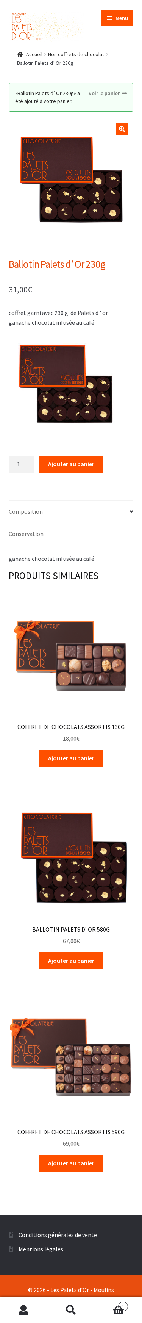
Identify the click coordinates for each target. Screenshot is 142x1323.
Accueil (34, 54)
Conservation (26, 533)
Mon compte (23, 1310)
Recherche (71, 1310)
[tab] (71, 512)
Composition (26, 511)
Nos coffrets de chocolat (76, 54)
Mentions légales (41, 1249)
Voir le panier (104, 93)
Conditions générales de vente (58, 1235)
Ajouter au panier (71, 464)
